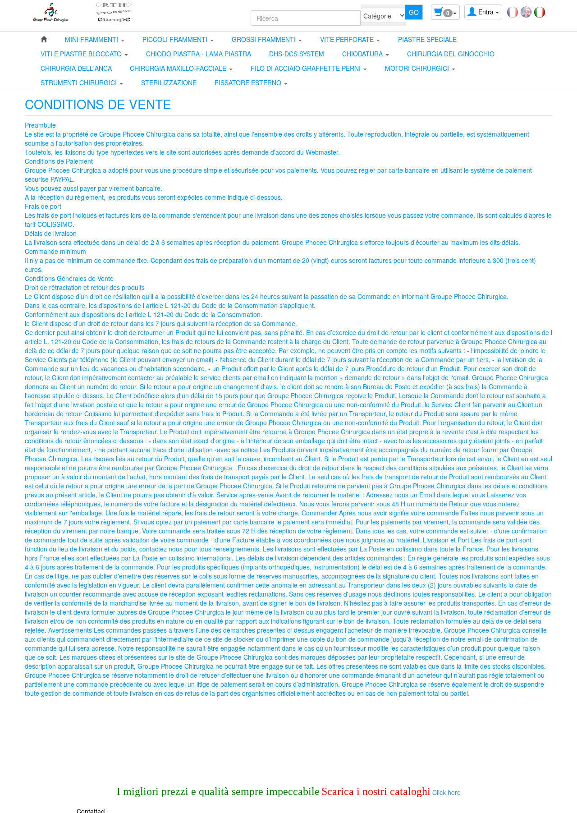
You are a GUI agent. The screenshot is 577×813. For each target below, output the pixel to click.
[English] (526, 11)
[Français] (512, 11)
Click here (445, 792)
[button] (94, 39)
